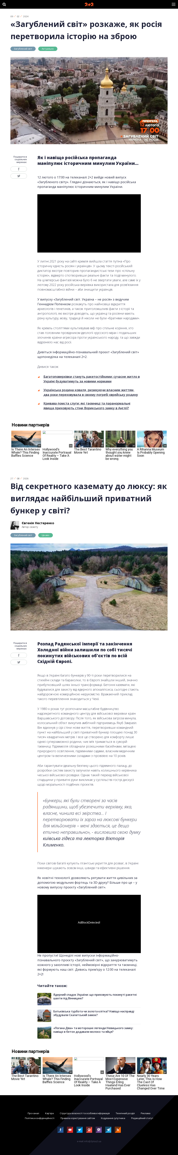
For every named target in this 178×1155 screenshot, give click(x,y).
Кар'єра (49, 1113)
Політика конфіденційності (39, 1118)
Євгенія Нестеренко (38, 523)
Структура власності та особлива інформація (85, 1113)
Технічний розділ (125, 1113)
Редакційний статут (142, 1118)
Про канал (33, 1113)
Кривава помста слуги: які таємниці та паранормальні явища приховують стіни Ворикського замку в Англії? (86, 405)
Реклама (145, 1113)
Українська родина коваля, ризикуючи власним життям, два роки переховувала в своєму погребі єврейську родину (90, 392)
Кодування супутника (113, 1118)
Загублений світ (23, 48)
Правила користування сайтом (77, 1118)
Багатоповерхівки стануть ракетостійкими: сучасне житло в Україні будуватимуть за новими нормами (91, 378)
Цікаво (45, 535)
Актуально (48, 48)
